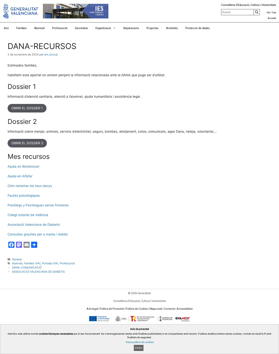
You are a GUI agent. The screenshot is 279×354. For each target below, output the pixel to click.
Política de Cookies (137, 308)
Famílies (21, 28)
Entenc (138, 347)
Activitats (172, 28)
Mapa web (156, 308)
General (17, 259)
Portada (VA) (50, 263)
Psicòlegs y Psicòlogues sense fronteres (38, 205)
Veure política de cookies (140, 342)
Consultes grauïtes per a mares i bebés (38, 234)
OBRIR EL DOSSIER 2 (27, 143)
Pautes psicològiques (24, 195)
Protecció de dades (197, 28)
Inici (6, 28)
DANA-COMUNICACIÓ (27, 267)
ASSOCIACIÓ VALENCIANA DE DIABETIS (38, 271)
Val (268, 12)
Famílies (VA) (32, 263)
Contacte (169, 308)
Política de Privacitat (112, 308)
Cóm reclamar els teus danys (30, 186)
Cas (274, 12)
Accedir (272, 18)
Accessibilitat (185, 308)
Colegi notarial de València (28, 215)
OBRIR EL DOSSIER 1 (27, 108)
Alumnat (39, 28)
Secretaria (81, 28)
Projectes (152, 28)
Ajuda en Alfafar (20, 176)
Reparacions (131, 28)
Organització (103, 28)
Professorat (59, 28)
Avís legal (92, 308)
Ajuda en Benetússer (23, 166)
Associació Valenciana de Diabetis (34, 224)
